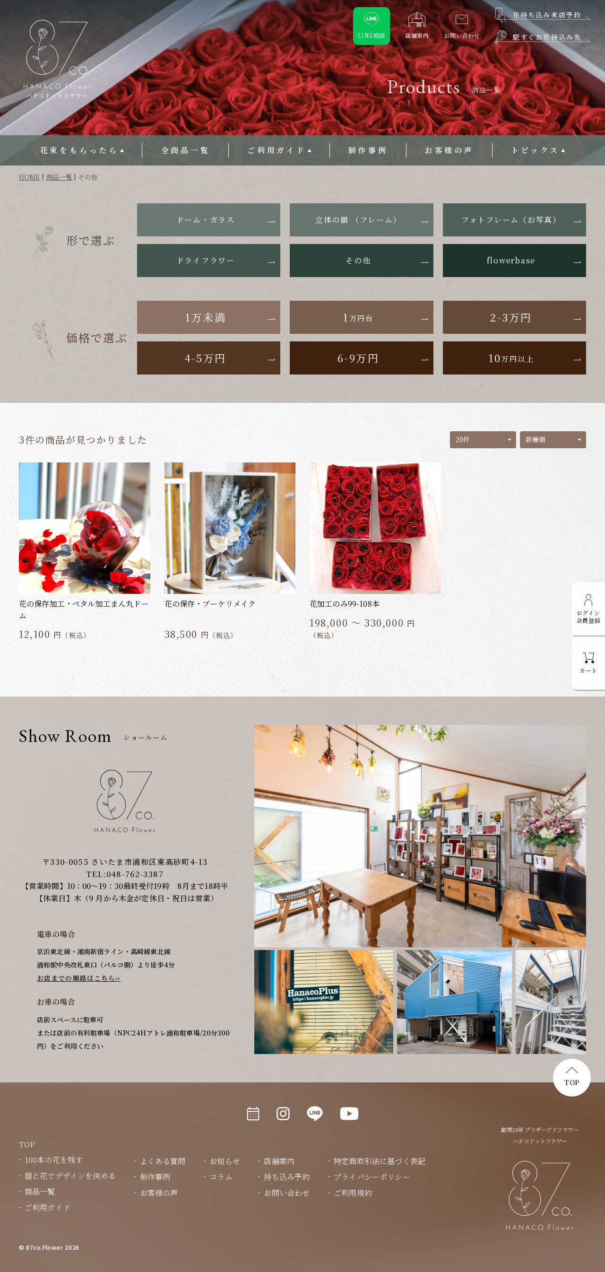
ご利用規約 (353, 1192)
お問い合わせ (287, 1192)
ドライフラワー (205, 260)
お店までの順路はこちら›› (79, 978)
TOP (571, 1082)
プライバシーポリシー (372, 1176)
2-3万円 (511, 317)
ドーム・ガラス (205, 219)
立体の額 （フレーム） (358, 219)
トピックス (535, 150)
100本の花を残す (54, 1159)
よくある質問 (163, 1161)
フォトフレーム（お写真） (511, 219)
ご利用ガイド (276, 150)
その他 (358, 260)
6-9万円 (358, 357)
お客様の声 (449, 150)
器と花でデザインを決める (70, 1175)
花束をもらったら (79, 150)
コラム (220, 1176)
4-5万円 (205, 357)
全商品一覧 (185, 150)
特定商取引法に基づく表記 (379, 1161)
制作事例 (368, 150)
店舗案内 (279, 1161)
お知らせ (224, 1161)
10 (511, 357)
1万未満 (205, 317)
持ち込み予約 (287, 1176)
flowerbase (511, 260)
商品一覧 (40, 1191)
